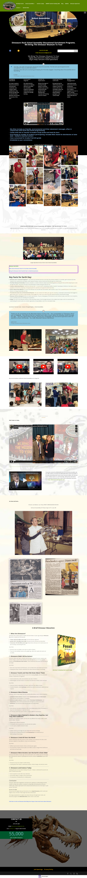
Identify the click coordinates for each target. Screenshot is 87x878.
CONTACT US (12, 828)
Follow (13, 50)
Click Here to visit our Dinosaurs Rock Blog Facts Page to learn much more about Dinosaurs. (30, 801)
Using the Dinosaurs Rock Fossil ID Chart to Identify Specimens (23, 271)
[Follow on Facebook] (10, 51)
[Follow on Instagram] (19, 51)
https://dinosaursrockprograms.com (56, 479)
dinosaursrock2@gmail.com (18, 826)
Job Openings (38, 869)
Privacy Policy (48, 869)
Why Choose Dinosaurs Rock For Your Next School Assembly (23, 268)
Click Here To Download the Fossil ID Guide (62, 670)
